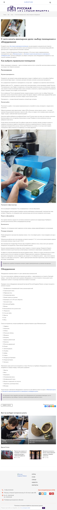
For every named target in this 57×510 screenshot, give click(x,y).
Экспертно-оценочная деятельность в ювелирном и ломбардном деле (20, 391)
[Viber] (49, 406)
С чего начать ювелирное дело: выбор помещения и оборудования (27, 14)
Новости (34, 482)
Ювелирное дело (17, 54)
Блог (8, 14)
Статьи (12, 14)
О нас (33, 477)
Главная (4, 14)
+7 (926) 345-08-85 (8, 490)
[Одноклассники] (53, 406)
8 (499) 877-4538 (28, 2)
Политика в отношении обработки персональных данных (28, 505)
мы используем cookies (25, 508)
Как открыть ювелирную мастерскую (19, 46)
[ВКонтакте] (45, 406)
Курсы (34, 474)
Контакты (34, 485)
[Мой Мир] (55, 406)
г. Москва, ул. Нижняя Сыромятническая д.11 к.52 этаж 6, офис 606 (19, 493)
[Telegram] (47, 406)
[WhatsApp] (51, 406)
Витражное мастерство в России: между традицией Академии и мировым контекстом (49, 453)
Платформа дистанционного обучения (13, 500)
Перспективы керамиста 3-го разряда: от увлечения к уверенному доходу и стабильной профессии (20, 453)
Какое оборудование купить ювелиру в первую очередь (13, 440)
